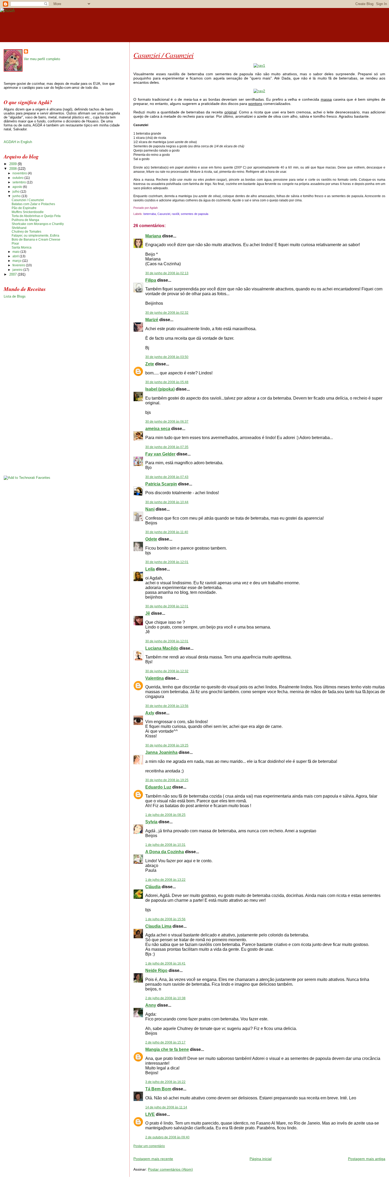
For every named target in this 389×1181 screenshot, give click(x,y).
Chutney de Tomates (26, 231)
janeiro (17, 270)
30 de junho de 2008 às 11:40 (166, 532)
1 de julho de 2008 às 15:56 (165, 919)
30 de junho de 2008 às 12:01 (166, 562)
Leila (150, 569)
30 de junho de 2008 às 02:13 (166, 273)
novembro (20, 173)
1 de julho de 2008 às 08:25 (165, 815)
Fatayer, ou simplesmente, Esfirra (35, 235)
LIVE (150, 1114)
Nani (150, 509)
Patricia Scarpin (161, 484)
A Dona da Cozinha (164, 852)
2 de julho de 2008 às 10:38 (165, 998)
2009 (13, 164)
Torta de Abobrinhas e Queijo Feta (36, 216)
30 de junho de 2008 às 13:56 (166, 706)
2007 (13, 274)
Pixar (15, 243)
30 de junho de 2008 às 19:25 (166, 745)
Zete (149, 364)
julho (16, 191)
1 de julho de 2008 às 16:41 (165, 963)
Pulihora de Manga (25, 220)
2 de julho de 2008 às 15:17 (165, 1042)
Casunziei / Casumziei (163, 55)
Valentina (154, 678)
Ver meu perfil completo (42, 59)
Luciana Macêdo (161, 648)
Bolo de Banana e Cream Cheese (36, 239)
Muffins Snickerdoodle (28, 212)
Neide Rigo (156, 970)
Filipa (150, 280)
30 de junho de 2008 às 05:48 (166, 382)
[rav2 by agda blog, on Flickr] (259, 91)
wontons (255, 103)
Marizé (151, 319)
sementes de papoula (194, 213)
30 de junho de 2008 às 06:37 (166, 421)
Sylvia (151, 822)
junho (16, 196)
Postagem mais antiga (366, 1159)
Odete (151, 539)
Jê (147, 613)
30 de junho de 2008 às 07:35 (166, 447)
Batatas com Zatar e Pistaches (33, 204)
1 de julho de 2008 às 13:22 (165, 880)
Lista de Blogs (15, 296)
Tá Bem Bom (158, 1089)
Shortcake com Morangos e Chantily (38, 223)
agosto (17, 187)
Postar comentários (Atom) (170, 1169)
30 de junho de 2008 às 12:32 (166, 671)
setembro (19, 182)
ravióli (175, 213)
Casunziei (163, 213)
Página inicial (261, 1159)
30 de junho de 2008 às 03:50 (166, 357)
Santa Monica (21, 247)
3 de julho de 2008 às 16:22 (165, 1082)
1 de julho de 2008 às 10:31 (165, 845)
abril (16, 256)
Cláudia (153, 886)
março (17, 261)
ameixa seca (157, 428)
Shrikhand (19, 227)
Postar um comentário (149, 1146)
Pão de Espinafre (24, 208)
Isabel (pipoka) (160, 389)
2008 (13, 169)
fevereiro (19, 265)
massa (326, 99)
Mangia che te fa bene (167, 1049)
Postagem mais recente (153, 1159)
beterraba (149, 213)
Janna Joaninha (161, 752)
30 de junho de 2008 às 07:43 (166, 477)
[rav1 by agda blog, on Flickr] (259, 65)
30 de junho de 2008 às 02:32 (166, 313)
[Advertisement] (195, 1150)
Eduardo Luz (158, 787)
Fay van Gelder (160, 454)
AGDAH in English (18, 142)
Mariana (153, 236)
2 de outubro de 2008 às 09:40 (167, 1137)
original (230, 112)
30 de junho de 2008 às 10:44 (166, 502)
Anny (150, 1005)
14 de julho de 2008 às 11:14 (166, 1107)
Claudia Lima (158, 926)
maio (16, 252)
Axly (149, 713)
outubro (18, 178)
